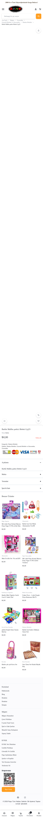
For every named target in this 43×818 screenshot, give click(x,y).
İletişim (4, 705)
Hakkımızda (5, 691)
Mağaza (12, 20)
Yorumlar (5, 481)
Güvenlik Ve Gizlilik (8, 751)
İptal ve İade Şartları (8, 726)
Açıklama (5, 462)
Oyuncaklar (20, 20)
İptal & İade (6, 488)
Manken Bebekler (27, 22)
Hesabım (4, 698)
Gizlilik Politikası (7, 748)
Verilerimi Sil (6, 765)
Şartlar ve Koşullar (8, 758)
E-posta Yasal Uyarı (8, 723)
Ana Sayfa (4, 20)
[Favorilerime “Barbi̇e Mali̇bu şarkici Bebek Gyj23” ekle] (38, 421)
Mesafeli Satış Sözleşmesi (10, 730)
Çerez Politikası (7, 719)
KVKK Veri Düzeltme (9, 744)
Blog (3, 694)
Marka (4, 474)
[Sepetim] (40, 9)
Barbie (7, 433)
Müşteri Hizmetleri (8, 716)
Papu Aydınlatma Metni (9, 755)
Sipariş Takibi (6, 733)
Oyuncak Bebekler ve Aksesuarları (11, 22)
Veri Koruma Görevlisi (9, 762)
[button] (38, 30)
